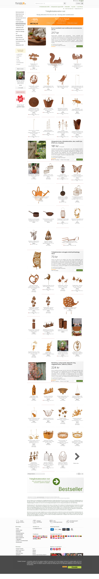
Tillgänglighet (18, 539)
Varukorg (76, 0)
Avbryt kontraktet (19, 536)
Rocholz (34, 553)
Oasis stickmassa (19, 37)
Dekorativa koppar (72, 23)
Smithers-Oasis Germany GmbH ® (39, 554)
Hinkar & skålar (51, 23)
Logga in (82, 0)
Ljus (16, 33)
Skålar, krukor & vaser (20, 39)
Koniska (18, 60)
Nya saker (21, 68)
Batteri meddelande (20, 537)
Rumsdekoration (20, 62)
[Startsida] (63, 8)
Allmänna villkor (19, 530)
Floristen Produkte (19, 548)
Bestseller (67, 6)
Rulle (18, 57)
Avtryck (17, 528)
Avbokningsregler (19, 534)
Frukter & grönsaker (19, 21)
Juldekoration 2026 (19, 27)
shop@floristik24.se (38, 528)
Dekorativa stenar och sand (21, 17)
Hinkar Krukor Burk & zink (69, 8)
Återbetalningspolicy (20, 533)
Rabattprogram (19, 542)
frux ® (34, 548)
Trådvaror (18, 43)
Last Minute (80, 6)
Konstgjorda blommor (20, 29)
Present (18, 64)
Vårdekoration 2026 (20, 45)
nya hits (73, 6)
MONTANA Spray (19, 553)
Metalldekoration (61, 23)
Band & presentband (20, 12)
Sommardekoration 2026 (21, 41)
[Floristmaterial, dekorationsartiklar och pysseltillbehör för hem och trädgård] (21, 3)
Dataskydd (18, 531)
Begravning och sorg (20, 14)
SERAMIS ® (18, 554)
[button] (83, 474)
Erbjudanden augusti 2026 (57, 6)
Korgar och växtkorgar (20, 31)
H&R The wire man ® (20, 550)
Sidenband (19, 55)
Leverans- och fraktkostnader (22, 540)
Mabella (34, 551)
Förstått (74, 567)
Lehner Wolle (18, 551)
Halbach (34, 550)
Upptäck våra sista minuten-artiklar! (20, 105)
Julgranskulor (19, 54)
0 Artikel (78, 3)
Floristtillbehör (18, 19)
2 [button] (80, 473)
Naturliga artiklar (19, 35)
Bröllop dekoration (19, 15)
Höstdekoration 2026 (44, 6)
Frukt (18, 59)
